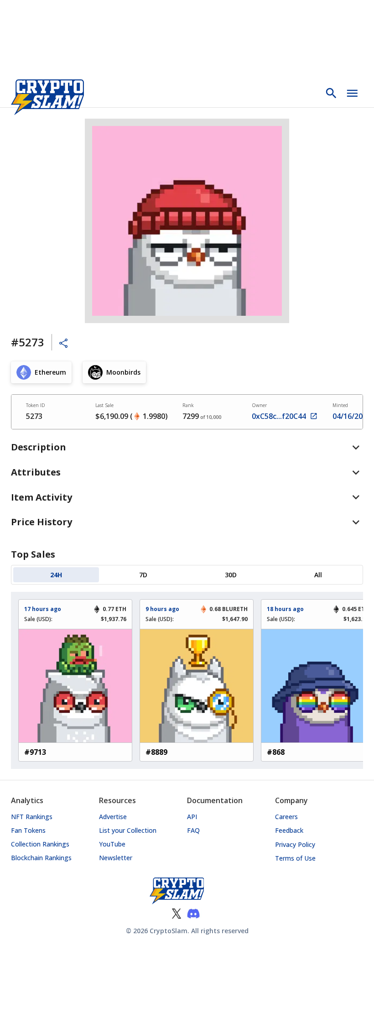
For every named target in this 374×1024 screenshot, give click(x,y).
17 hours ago (42, 609)
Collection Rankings (40, 844)
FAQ (193, 830)
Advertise (113, 816)
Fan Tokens (28, 830)
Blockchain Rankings (41, 857)
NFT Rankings (31, 816)
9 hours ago (162, 609)
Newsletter (115, 857)
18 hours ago (285, 609)
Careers (286, 816)
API (192, 816)
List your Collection (127, 830)
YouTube (112, 844)
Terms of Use (295, 858)
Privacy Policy (295, 844)
